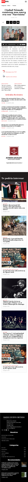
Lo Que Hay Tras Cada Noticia (10, 269)
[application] (14, 44)
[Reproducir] (3, 44)
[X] (11, 22)
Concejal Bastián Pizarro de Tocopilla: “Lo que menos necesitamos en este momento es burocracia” (13, 133)
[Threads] (8, 430)
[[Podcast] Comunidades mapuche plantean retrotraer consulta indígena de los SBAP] (24, 474)
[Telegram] (18, 22)
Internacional (4, 111)
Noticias (3, 136)
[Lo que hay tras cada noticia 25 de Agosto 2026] (14, 258)
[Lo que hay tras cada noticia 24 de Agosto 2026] (14, 354)
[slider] (24, 44)
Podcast (14, 5)
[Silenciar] (20, 44)
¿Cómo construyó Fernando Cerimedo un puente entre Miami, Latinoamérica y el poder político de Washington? (14, 108)
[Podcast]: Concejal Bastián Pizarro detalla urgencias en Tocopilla (12, 125)
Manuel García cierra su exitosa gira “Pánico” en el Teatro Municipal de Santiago (13, 302)
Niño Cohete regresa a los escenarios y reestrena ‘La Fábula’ (20, 87)
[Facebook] (7, 22)
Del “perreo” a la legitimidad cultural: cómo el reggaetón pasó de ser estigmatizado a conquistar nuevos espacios (13, 336)
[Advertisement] (14, 387)
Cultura (8, 5)
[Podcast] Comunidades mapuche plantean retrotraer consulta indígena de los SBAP (10, 474)
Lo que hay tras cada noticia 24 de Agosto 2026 (13, 367)
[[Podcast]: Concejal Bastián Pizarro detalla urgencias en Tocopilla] (14, 226)
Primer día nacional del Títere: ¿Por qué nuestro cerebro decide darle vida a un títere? (13, 100)
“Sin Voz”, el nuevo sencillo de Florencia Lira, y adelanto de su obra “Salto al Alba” (6, 88)
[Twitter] (2, 430)
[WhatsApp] (14, 22)
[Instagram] (4, 430)
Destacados (4, 120)
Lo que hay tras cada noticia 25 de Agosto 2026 (14, 271)
